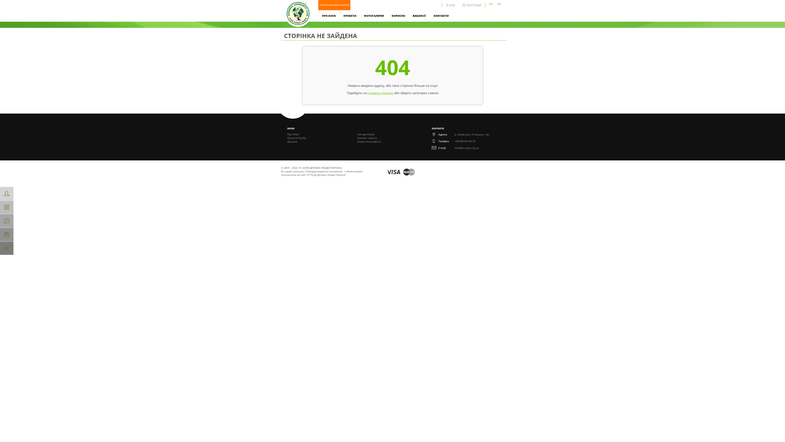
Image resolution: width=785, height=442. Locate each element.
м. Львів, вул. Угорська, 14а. (471, 134)
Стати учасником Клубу (334, 5)
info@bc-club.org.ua (466, 148)
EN (499, 4)
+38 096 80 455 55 (464, 141)
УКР (491, 4)
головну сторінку (380, 93)
